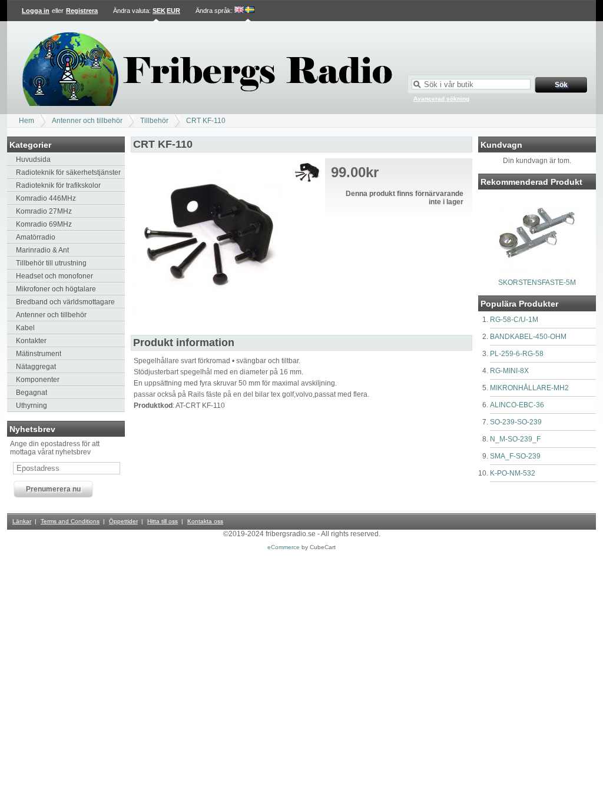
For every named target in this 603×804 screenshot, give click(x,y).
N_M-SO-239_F (515, 439)
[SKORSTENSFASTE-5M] (537, 271)
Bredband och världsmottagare (65, 302)
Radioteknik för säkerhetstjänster (68, 172)
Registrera (82, 10)
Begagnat (31, 392)
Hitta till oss (162, 521)
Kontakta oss (205, 521)
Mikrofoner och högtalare (56, 289)
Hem (26, 121)
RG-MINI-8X (509, 371)
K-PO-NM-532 (512, 473)
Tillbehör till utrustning (51, 263)
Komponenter (37, 380)
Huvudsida (33, 159)
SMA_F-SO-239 (515, 456)
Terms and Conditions (70, 521)
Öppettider (123, 521)
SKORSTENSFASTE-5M (537, 282)
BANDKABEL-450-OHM (528, 337)
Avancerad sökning (441, 98)
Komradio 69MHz (44, 224)
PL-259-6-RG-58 (517, 354)
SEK (159, 10)
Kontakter (31, 341)
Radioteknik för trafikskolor (58, 185)
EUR (173, 10)
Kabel (25, 328)
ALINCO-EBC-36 (517, 405)
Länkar (21, 521)
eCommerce (283, 547)
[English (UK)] (239, 10)
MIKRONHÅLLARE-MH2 (529, 388)
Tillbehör (154, 121)
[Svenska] (249, 10)
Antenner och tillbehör (87, 121)
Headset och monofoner (54, 276)
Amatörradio (35, 237)
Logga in (35, 10)
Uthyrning (31, 405)
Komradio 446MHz (46, 198)
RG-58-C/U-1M (514, 319)
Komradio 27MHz (44, 211)
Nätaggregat (36, 367)
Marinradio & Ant (42, 250)
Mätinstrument (38, 354)
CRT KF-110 (206, 121)
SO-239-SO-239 (516, 422)
